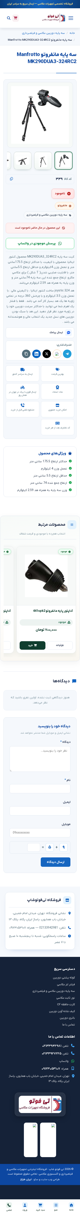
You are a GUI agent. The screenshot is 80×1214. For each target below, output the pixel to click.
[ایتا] (57, 354)
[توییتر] (46, 354)
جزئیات (60, 645)
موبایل (66, 824)
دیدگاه (65, 742)
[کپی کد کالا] (11, 179)
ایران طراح (26, 1179)
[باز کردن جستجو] (8, 18)
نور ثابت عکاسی (65, 998)
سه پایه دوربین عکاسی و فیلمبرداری (43, 33)
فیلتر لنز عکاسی (66, 984)
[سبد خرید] (15, 18)
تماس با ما (68, 1025)
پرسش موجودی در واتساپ (37, 243)
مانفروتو (62, 205)
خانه (72, 33)
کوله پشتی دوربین (64, 977)
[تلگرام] (67, 354)
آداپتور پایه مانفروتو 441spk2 (53, 611)
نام (67, 780)
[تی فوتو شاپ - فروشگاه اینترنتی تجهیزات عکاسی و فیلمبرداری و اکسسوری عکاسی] (53, 18)
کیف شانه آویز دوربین (62, 1011)
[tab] (64, 161)
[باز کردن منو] (70, 18)
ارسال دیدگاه (55, 862)
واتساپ (63, 1061)
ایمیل (66, 802)
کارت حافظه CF (66, 1004)
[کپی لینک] (26, 354)
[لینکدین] (36, 354)
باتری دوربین (67, 1018)
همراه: (55, 1069)
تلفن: (55, 1046)
